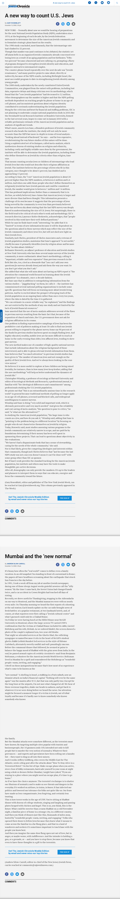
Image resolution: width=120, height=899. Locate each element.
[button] (117, 3)
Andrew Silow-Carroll (16, 564)
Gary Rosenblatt (14, 23)
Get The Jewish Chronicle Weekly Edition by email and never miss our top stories (28, 498)
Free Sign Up (64, 498)
